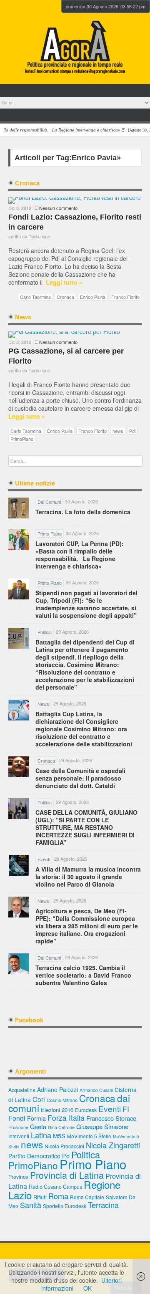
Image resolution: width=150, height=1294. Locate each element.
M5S (59, 1135)
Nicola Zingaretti (113, 1145)
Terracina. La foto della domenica (82, 512)
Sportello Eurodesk (64, 1205)
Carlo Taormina (35, 296)
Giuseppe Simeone (102, 1126)
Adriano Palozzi (57, 1089)
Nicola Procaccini (64, 1146)
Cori (38, 1099)
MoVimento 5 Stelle (89, 1136)
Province (18, 1176)
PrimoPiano (21, 438)
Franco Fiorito (125, 296)
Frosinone (18, 1127)
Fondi (16, 1118)
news (117, 430)
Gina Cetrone (61, 1127)
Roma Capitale (87, 1196)
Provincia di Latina (67, 1174)
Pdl (132, 430)
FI (125, 1109)
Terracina (103, 1204)
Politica (85, 1154)
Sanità (30, 1204)
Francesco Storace (111, 1118)
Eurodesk (86, 1109)
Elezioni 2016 (57, 1110)
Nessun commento (58, 208)
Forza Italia (66, 1117)
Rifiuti (40, 1197)
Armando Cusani (96, 1090)
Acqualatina (21, 1090)
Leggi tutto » (64, 282)
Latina (41, 1135)
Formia (36, 1118)
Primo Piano (93, 1164)
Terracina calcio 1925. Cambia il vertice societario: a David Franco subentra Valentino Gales (83, 975)
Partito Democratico (34, 1156)
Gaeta (38, 1126)
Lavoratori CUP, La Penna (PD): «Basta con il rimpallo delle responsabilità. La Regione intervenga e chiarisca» (79, 554)
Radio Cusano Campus (55, 1186)
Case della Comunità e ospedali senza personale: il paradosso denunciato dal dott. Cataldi (80, 778)
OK (87, 1288)
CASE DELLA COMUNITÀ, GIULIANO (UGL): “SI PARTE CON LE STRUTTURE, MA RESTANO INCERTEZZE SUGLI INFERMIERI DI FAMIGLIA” (86, 827)
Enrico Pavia (92, 296)
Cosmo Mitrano (62, 1100)
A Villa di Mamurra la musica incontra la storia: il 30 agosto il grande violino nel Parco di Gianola (88, 876)
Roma (58, 1195)
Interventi (18, 1136)
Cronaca (65, 296)
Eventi (109, 1108)
